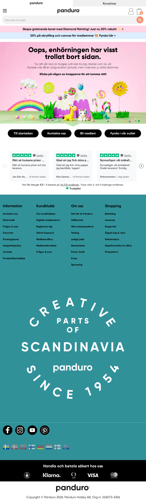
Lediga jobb (77, 239)
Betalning (110, 213)
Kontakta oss (56, 133)
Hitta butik (9, 220)
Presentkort (111, 251)
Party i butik (78, 251)
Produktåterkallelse (14, 258)
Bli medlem (88, 133)
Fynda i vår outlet (122, 133)
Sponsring (76, 264)
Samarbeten (78, 245)
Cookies (7, 252)
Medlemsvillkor (44, 239)
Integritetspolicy (12, 245)
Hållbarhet (77, 220)
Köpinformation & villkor (118, 245)
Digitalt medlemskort (48, 220)
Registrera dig (44, 226)
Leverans (110, 220)
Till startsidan (23, 133)
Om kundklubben (45, 213)
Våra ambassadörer (82, 226)
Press (74, 258)
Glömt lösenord (45, 232)
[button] (27, 475)
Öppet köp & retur (115, 232)
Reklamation (112, 239)
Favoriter (8, 232)
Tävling (75, 232)
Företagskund (11, 239)
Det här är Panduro (82, 213)
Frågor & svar (10, 226)
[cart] (139, 11)
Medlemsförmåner (46, 245)
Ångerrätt (110, 226)
